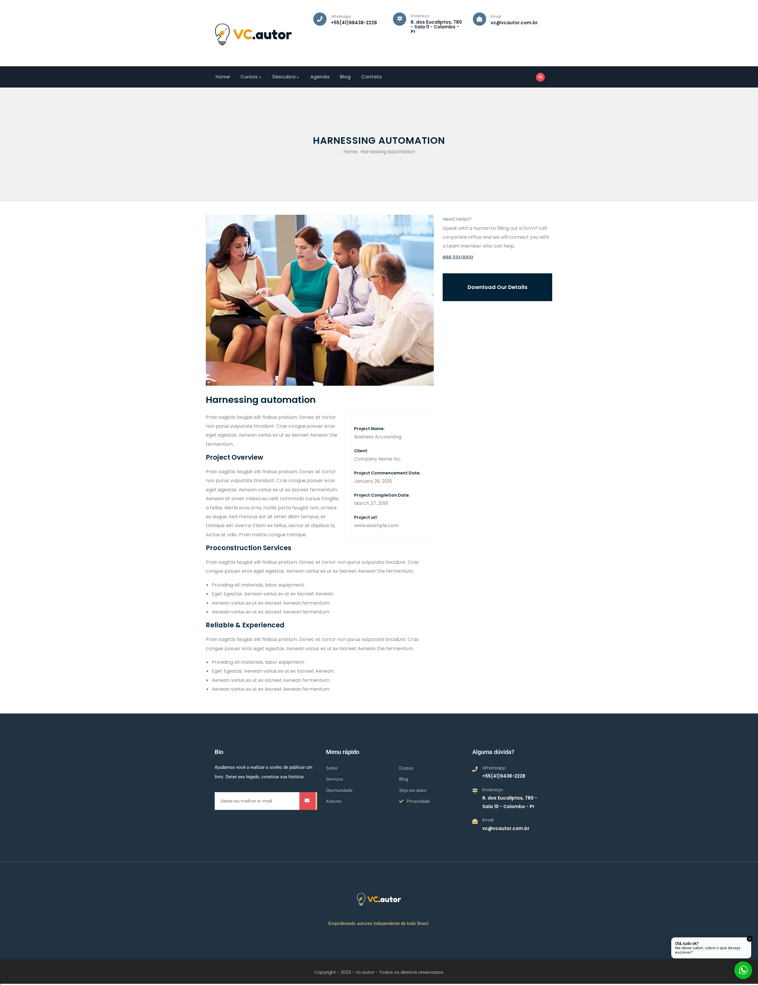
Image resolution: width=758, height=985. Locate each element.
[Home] (253, 34)
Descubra (284, 76)
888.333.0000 (458, 257)
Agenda (319, 76)
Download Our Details (497, 287)
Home (223, 76)
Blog (345, 76)
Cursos (249, 76)
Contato (371, 76)
